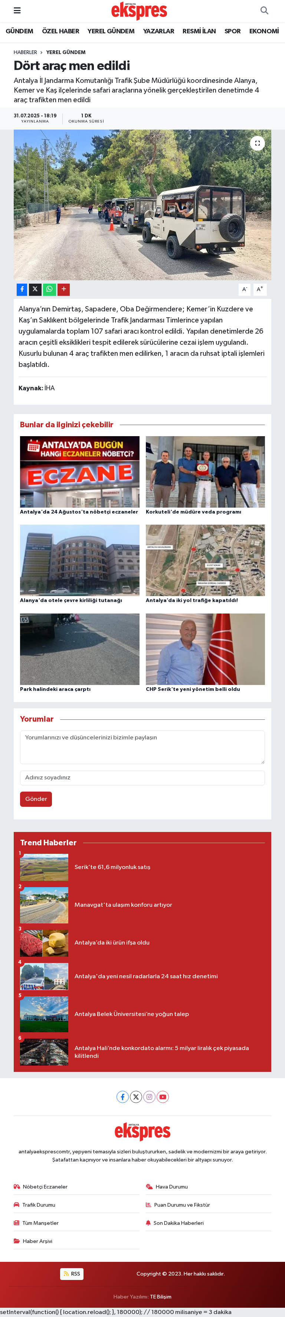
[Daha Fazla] (64, 290)
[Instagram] (149, 1097)
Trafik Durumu (38, 1205)
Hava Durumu (172, 1187)
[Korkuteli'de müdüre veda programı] (205, 471)
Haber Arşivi (37, 1241)
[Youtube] (163, 1097)
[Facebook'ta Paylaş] (22, 290)
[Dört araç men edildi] (143, 205)
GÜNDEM (19, 31)
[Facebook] (123, 1097)
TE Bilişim (160, 1297)
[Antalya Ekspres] (139, 11)
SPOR (233, 31)
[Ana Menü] (17, 11)
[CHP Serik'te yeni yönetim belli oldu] (205, 649)
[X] (136, 1097)
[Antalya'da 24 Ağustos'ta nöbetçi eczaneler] (80, 471)
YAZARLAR (158, 31)
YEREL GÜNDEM (111, 31)
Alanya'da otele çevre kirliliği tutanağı (71, 600)
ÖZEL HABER (60, 31)
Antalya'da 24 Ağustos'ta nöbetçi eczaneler (79, 512)
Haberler (25, 52)
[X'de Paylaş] (35, 290)
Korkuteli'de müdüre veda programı (193, 512)
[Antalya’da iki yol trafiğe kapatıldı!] (205, 560)
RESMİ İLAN (199, 31)
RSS (75, 1274)
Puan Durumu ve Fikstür (182, 1205)
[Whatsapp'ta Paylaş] (49, 290)
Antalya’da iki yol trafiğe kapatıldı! (192, 600)
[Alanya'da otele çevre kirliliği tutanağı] (80, 560)
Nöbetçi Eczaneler (45, 1187)
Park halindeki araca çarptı (55, 689)
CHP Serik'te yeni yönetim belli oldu (193, 689)
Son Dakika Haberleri (179, 1223)
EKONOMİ (264, 31)
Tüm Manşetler (40, 1223)
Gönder (36, 799)
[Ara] (264, 11)
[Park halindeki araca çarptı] (80, 649)
